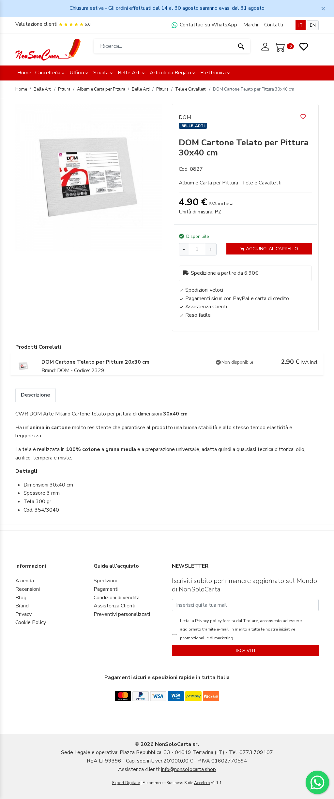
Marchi (250, 24)
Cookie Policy (30, 622)
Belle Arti (129, 72)
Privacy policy (208, 621)
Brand (22, 605)
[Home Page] (48, 49)
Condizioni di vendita (117, 597)
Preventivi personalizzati (122, 614)
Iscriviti (245, 650)
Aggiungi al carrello (271, 249)
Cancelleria (47, 72)
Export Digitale (126, 782)
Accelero (202, 782)
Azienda (24, 580)
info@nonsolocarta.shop (188, 769)
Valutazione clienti (36, 24)
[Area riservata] (266, 46)
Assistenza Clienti (114, 605)
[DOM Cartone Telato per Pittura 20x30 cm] (23, 366)
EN (313, 25)
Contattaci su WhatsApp (207, 24)
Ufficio (76, 72)
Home (24, 72)
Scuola (101, 72)
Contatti (273, 24)
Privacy (23, 614)
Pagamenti (106, 589)
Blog (20, 597)
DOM (185, 117)
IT (300, 25)
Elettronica (213, 72)
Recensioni (27, 589)
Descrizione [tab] (35, 395)
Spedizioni (105, 580)
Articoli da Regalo (170, 72)
